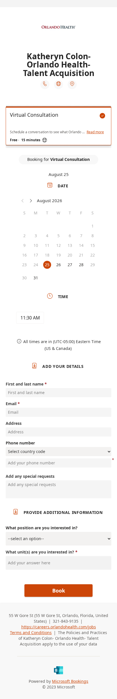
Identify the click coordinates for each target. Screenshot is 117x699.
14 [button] (81, 245)
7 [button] (81, 235)
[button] (23, 200)
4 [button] (47, 235)
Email (11, 403)
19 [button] (58, 255)
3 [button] (36, 235)
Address (14, 423)
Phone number (20, 443)
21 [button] (81, 255)
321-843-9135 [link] (65, 621)
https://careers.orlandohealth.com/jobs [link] (58, 627)
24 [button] (36, 264)
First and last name (24, 384)
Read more (95, 132)
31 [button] (36, 277)
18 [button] (47, 255)
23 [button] (24, 264)
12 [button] (58, 245)
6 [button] (70, 235)
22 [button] (92, 255)
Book (58, 590)
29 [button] (92, 264)
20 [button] (70, 255)
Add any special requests (30, 476)
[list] (58, 127)
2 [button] (24, 235)
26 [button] (58, 264)
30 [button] (24, 277)
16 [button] (24, 255)
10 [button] (36, 245)
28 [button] (81, 264)
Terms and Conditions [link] (31, 632)
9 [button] (24, 245)
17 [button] (36, 255)
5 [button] (58, 235)
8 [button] (92, 235)
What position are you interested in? (42, 527)
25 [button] (47, 264)
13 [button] (70, 245)
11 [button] (47, 245)
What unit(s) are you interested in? (40, 552)
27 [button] (70, 264)
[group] (58, 318)
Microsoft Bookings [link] (70, 681)
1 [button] (92, 226)
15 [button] (92, 245)
